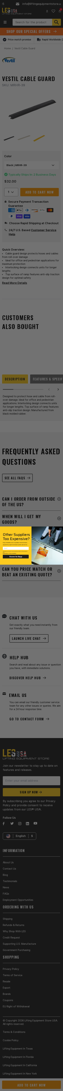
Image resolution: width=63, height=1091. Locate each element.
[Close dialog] (60, 529)
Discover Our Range (15, 556)
